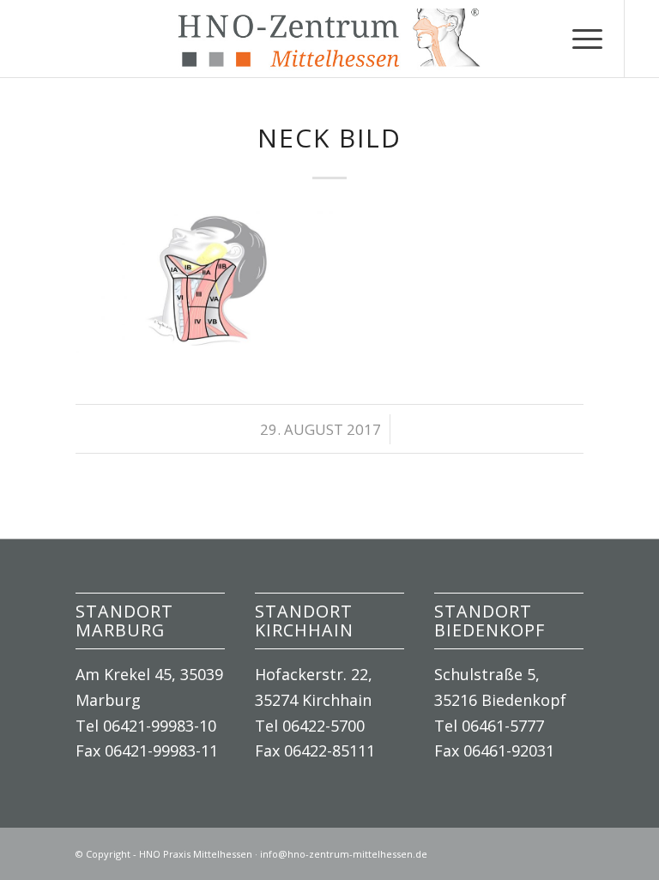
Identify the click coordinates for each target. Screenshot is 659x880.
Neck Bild (329, 137)
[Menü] (578, 38)
